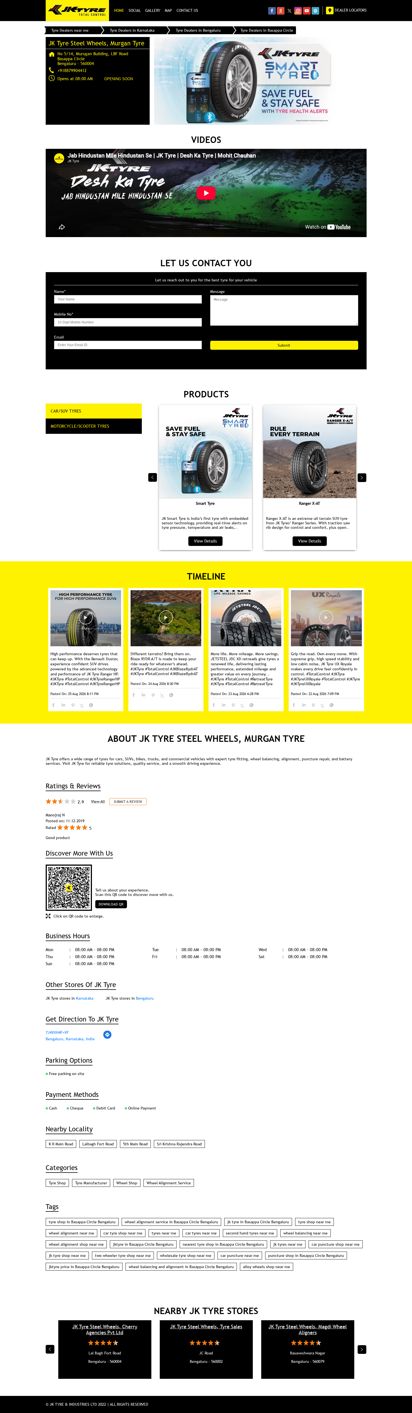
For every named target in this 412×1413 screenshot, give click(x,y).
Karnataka (84, 998)
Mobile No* (63, 314)
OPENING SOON (118, 79)
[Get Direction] (107, 1037)
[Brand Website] (315, 11)
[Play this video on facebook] (86, 620)
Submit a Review (128, 801)
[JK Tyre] (77, 10)
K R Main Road (61, 1143)
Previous (152, 477)
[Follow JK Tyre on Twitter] (289, 11)
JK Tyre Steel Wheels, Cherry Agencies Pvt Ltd (104, 1329)
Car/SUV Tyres (66, 411)
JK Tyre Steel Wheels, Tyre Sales (206, 1326)
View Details (205, 541)
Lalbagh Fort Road (98, 1143)
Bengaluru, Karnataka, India (70, 1038)
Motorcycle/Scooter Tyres (80, 426)
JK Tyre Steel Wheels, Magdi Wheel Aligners (308, 1329)
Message (217, 291)
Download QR (111, 904)
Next (362, 477)
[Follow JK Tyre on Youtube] (307, 11)
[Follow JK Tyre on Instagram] (298, 11)
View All (98, 801)
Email (59, 337)
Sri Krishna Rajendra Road (179, 1143)
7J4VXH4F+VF (57, 1032)
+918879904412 (72, 70)
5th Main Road (135, 1143)
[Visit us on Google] (280, 11)
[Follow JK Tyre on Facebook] (272, 11)
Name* (60, 291)
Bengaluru (145, 998)
